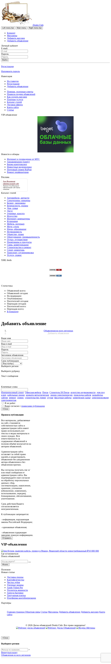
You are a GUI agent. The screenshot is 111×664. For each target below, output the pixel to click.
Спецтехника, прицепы (18, 200)
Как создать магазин (17, 97)
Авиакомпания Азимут (18, 162)
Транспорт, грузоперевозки (20, 252)
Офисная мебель (33, 392)
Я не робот (10, 403)
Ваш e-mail (6, 344)
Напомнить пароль (10, 71)
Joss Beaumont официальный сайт (11, 186)
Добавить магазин (16, 38)
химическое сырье (82, 397)
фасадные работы (63, 397)
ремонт (12, 397)
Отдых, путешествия (17, 239)
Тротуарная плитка (16, 595)
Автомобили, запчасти (18, 198)
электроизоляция (100, 397)
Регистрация (7, 66)
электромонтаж (8, 400)
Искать (5, 564)
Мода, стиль (13, 226)
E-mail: (4, 48)
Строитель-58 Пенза (59, 392)
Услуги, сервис (14, 255)
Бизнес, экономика (16, 203)
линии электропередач (61, 395)
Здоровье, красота (16, 213)
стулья (50, 397)
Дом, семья (12, 208)
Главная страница (16, 612)
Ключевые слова (9, 387)
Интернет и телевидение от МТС (23, 159)
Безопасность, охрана (17, 205)
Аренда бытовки (15, 593)
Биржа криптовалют (17, 164)
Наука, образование (16, 229)
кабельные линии (16, 395)
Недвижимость (14, 232)
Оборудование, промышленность (23, 237)
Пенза (45, 392)
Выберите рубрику (10, 371)
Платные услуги (15, 99)
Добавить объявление (17, 41)
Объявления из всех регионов (16, 655)
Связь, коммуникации (18, 245)
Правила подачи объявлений (21, 94)
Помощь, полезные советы (20, 91)
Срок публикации (10, 361)
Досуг (10, 211)
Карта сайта (13, 107)
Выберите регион (9, 366)
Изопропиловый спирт (12, 392)
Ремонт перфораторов (18, 172)
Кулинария (12, 221)
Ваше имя (6, 338)
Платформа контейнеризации (21, 598)
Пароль (4, 349)
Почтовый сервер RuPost (19, 169)
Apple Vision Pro (15, 587)
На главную (13, 81)
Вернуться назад (9, 652)
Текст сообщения (9, 376)
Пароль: (5, 54)
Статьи (10, 110)
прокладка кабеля (82, 395)
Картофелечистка (15, 580)
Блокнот (11, 33)
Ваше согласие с (25, 406)
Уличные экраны (15, 585)
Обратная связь (32, 612)
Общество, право (15, 234)
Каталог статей (14, 102)
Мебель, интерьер (15, 224)
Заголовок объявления (12, 355)
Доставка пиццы (15, 577)
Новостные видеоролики (19, 167)
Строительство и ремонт (19, 247)
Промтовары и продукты (19, 242)
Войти (5, 60)
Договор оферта (15, 104)
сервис (20, 397)
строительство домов (35, 397)
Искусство (12, 216)
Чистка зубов (13, 582)
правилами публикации (33, 406)
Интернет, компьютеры (18, 218)
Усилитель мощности (17, 590)
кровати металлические (37, 395)
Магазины (12, 35)
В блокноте (12, 311)
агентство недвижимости (83, 392)
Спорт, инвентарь (15, 250)
